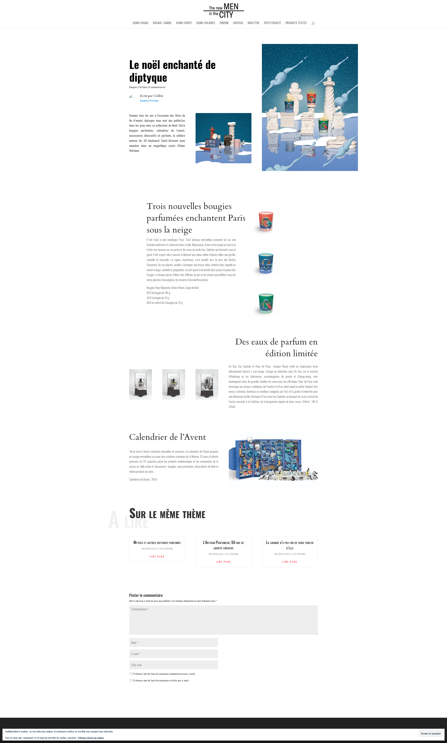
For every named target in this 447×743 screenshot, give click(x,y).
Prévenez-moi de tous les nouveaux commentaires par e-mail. (164, 673)
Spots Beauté (272, 23)
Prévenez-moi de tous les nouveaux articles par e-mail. (161, 680)
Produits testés (296, 23)
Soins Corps (184, 23)
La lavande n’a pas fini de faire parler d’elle (289, 544)
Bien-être (253, 23)
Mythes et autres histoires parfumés (157, 542)
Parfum (224, 23)
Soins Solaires (205, 23)
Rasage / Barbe (162, 23)
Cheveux (238, 23)
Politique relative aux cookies (91, 737)
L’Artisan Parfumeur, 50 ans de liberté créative (223, 544)
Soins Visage (140, 23)
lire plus (157, 556)
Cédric (158, 96)
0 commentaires (157, 87)
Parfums (142, 87)
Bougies (133, 87)
